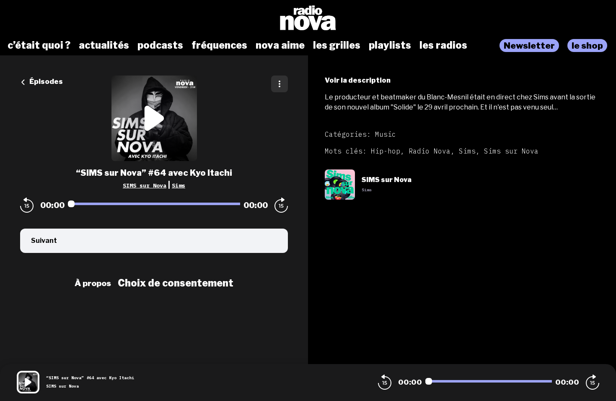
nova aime (280, 45)
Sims (178, 185)
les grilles (336, 45)
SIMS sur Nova (144, 185)
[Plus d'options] (279, 84)
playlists (390, 45)
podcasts (160, 45)
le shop (587, 45)
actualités (104, 45)
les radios (443, 45)
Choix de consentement (175, 283)
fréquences (219, 45)
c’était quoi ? (39, 45)
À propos (93, 283)
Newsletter (529, 45)
